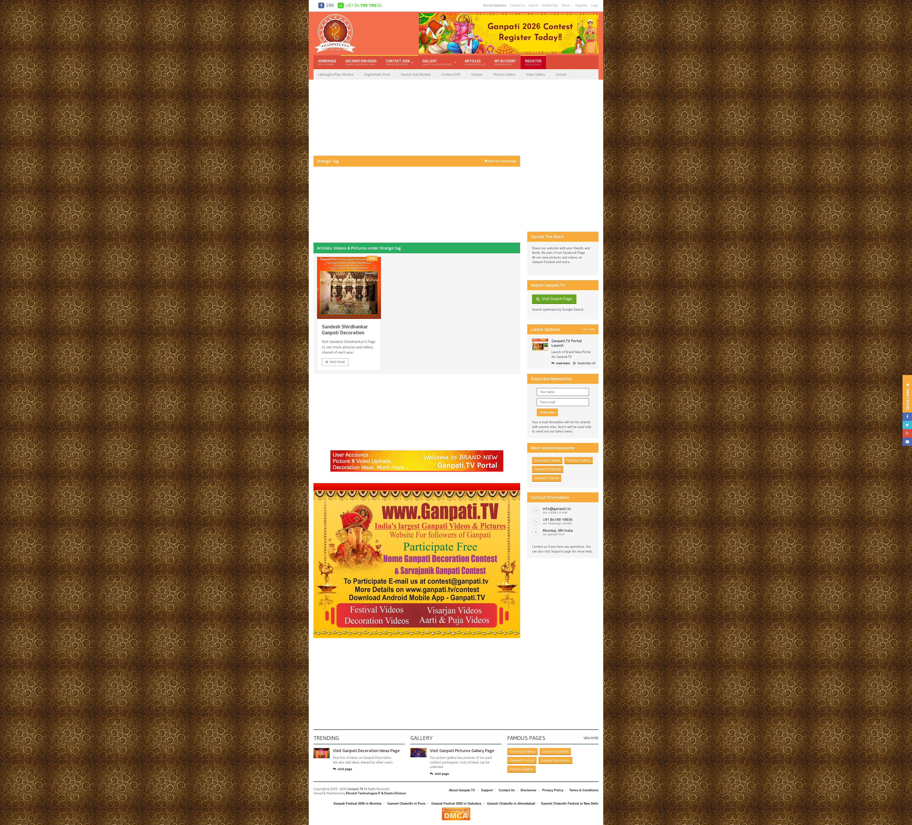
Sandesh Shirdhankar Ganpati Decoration (345, 329)
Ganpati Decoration (555, 760)
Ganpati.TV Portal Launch (566, 343)
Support (487, 790)
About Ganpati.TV (462, 790)
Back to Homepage (502, 161)
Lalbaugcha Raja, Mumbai (335, 74)
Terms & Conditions (583, 790)
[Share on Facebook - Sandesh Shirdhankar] (907, 416)
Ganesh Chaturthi (547, 469)
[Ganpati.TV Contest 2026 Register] (508, 15)
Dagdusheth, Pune (377, 74)
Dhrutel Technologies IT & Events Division (376, 793)
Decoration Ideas (361, 62)
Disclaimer (528, 790)
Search (533, 5)
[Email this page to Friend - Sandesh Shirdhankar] (907, 441)
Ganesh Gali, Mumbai (416, 74)
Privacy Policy (552, 790)
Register (581, 5)
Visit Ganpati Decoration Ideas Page (366, 750)
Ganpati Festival (546, 478)
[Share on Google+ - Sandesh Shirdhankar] (907, 433)
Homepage (327, 62)
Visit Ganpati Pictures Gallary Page (462, 750)
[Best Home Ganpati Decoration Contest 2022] (417, 485)
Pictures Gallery (504, 74)
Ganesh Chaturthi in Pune (406, 803)
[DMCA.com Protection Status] (456, 809)
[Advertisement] (417, 117)
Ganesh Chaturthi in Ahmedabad (511, 803)
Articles (475, 62)
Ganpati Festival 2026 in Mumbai (357, 803)
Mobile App (550, 5)
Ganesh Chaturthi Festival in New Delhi (569, 803)
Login (594, 5)
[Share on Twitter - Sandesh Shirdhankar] (907, 425)
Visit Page (337, 362)
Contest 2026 (451, 74)
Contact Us (517, 5)
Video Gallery (535, 74)
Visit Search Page (556, 299)
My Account (505, 62)
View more (589, 329)
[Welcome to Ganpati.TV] (416, 452)
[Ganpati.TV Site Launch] (540, 345)
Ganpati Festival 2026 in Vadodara (456, 803)
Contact (561, 74)
